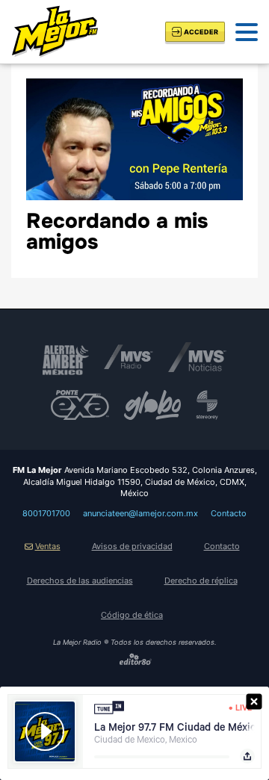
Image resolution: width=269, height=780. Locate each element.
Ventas (48, 546)
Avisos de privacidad (132, 546)
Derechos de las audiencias (80, 580)
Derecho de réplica (201, 580)
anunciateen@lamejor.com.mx (140, 513)
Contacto (229, 513)
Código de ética (132, 615)
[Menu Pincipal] (246, 32)
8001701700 (46, 513)
